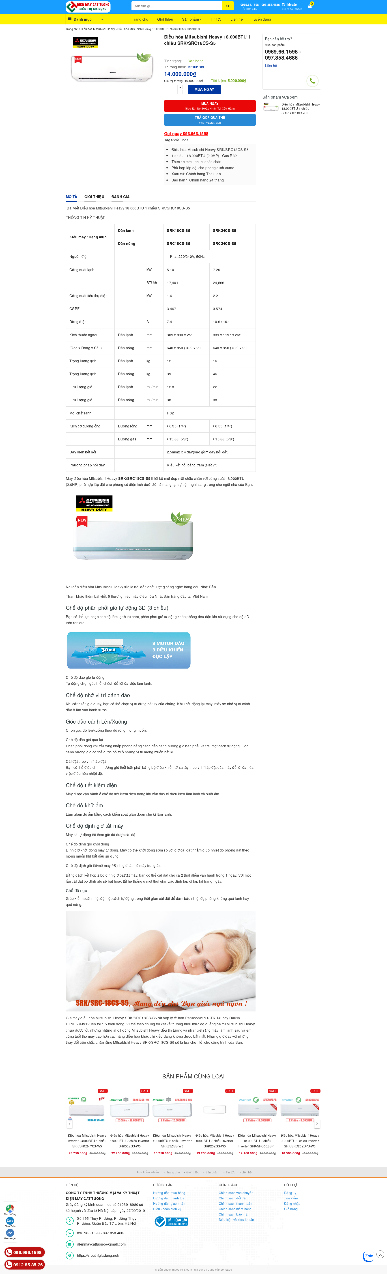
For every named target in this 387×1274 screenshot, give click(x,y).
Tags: (169, 139)
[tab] (71, 197)
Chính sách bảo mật (234, 1214)
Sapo (228, 1269)
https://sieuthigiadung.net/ (98, 1255)
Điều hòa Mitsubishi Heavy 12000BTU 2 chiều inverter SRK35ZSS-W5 (172, 1140)
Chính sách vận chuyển (236, 1192)
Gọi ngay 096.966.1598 (186, 133)
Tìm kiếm (291, 1198)
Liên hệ (236, 19)
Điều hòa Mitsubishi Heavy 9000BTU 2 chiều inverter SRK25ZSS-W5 (215, 1140)
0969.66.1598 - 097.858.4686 (260, 4)
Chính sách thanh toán (235, 1203)
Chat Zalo (10, 1226)
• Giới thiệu (191, 1172)
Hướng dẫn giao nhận (169, 1203)
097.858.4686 (114, 1232)
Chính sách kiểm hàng (235, 1209)
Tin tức (215, 19)
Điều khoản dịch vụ (167, 1209)
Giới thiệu (165, 19)
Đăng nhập (292, 1203)
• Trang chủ (172, 1172)
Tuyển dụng (261, 19)
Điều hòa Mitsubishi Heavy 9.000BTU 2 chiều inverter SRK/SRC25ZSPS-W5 (300, 1140)
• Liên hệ (246, 1172)
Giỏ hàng (291, 1209)
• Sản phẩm (211, 1172)
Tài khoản (289, 4)
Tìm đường (10, 1214)
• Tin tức (229, 1172)
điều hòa (181, 139)
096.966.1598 (89, 1232)
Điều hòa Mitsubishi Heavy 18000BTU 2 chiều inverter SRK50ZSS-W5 (129, 1140)
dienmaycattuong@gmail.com (101, 1244)
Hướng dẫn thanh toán (169, 1198)
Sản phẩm (191, 19)
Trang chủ (140, 19)
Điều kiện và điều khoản (236, 1219)
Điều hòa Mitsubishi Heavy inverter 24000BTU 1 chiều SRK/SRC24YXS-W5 (87, 1140)
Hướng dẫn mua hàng (169, 1192)
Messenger (10, 1238)
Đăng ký (290, 1192)
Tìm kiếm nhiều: (148, 1172)
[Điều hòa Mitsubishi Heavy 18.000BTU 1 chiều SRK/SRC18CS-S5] (270, 107)
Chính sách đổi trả (232, 1198)
